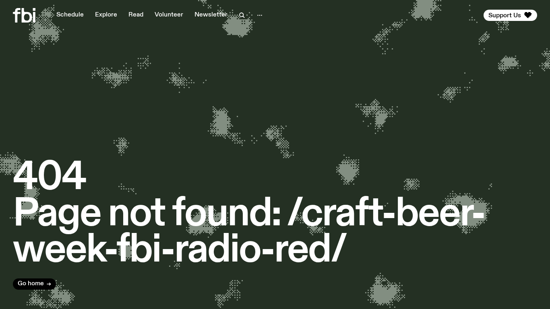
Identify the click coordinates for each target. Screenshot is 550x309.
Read (135, 15)
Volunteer (169, 15)
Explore (106, 15)
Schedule (70, 15)
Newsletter (210, 15)
